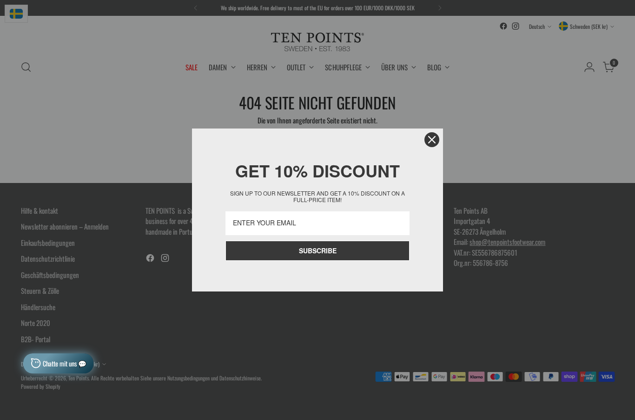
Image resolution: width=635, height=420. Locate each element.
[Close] (432, 140)
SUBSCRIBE (318, 250)
